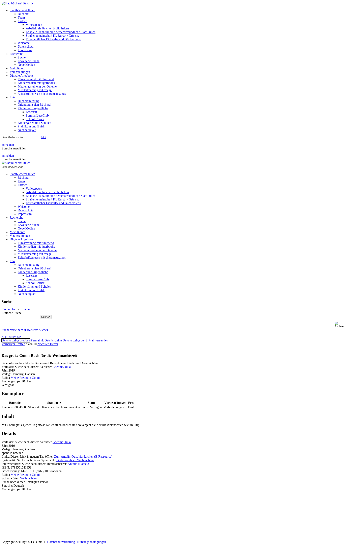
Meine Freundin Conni (25, 377)
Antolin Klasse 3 (78, 464)
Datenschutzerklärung (61, 542)
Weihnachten (28, 478)
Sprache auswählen (14, 148)
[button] (340, 325)
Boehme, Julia (62, 366)
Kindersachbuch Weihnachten (75, 460)
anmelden (8, 144)
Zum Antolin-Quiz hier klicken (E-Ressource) (83, 456)
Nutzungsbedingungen (91, 542)
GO (43, 137)
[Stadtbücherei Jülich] (16, 3)
